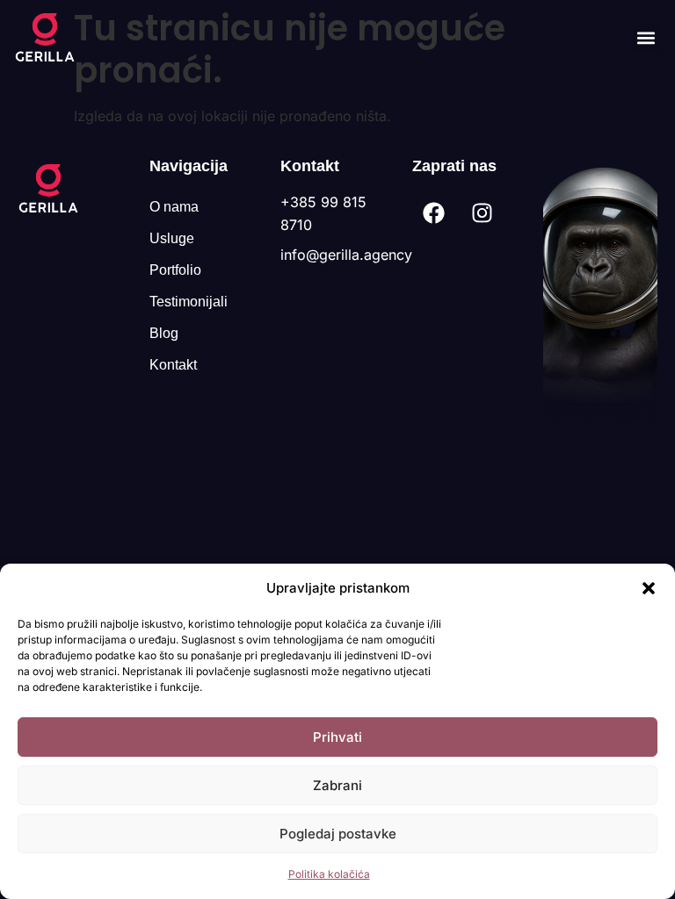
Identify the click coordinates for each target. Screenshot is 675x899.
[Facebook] (434, 213)
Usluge (171, 238)
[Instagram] (482, 213)
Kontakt (173, 364)
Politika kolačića (329, 874)
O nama (174, 206)
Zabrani (337, 785)
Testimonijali (188, 301)
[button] (648, 588)
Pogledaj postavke (337, 833)
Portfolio (175, 270)
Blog (163, 333)
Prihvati (337, 737)
